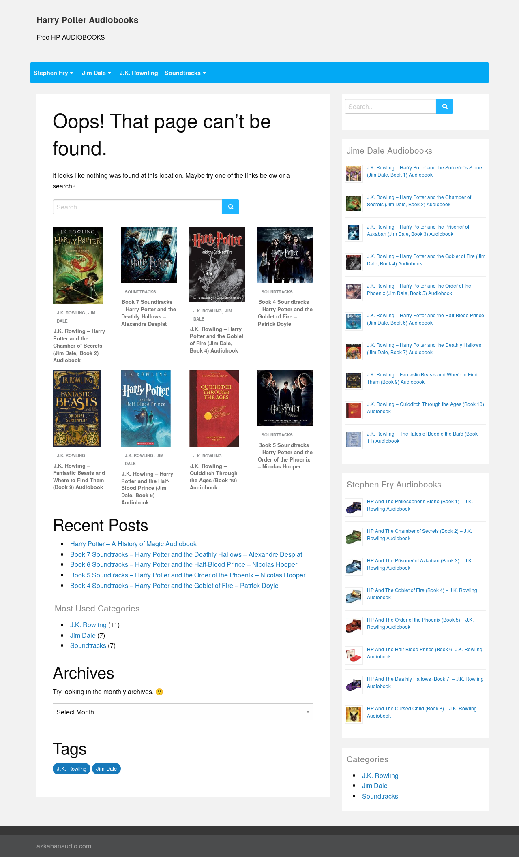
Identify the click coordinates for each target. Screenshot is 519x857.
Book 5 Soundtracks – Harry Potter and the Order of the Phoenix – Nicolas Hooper (285, 455)
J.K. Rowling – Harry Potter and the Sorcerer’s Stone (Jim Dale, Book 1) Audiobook (424, 171)
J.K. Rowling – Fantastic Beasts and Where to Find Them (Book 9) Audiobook (79, 476)
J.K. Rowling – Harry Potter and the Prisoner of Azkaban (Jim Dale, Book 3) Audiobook (418, 230)
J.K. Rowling (71, 313)
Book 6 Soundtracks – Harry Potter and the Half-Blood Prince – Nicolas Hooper (183, 564)
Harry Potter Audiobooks (87, 20)
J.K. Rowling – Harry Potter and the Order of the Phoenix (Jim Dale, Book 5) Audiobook (419, 289)
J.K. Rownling (139, 72)
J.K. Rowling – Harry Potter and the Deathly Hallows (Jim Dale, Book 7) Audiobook (424, 348)
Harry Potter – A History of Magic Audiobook (133, 543)
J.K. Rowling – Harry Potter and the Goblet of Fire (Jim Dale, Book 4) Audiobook (216, 340)
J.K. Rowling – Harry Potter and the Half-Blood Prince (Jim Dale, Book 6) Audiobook (147, 488)
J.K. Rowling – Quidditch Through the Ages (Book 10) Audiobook (214, 477)
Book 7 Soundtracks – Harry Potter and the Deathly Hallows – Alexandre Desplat (148, 312)
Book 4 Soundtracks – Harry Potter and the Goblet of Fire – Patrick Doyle (285, 312)
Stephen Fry (51, 72)
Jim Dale (94, 72)
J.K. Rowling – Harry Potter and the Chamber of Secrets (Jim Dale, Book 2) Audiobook (79, 345)
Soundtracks (183, 72)
